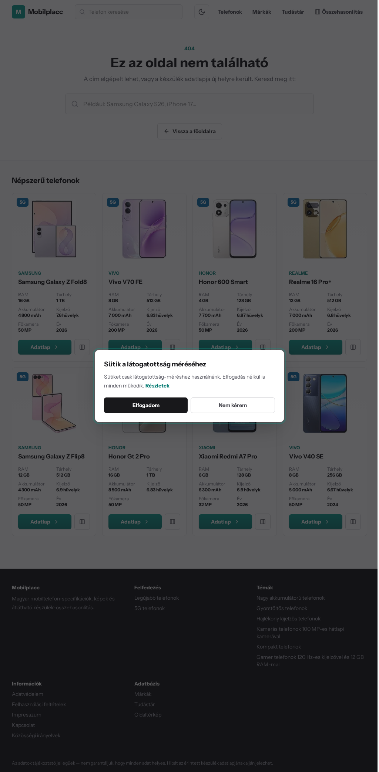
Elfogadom (146, 405)
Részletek (157, 385)
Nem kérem (233, 405)
